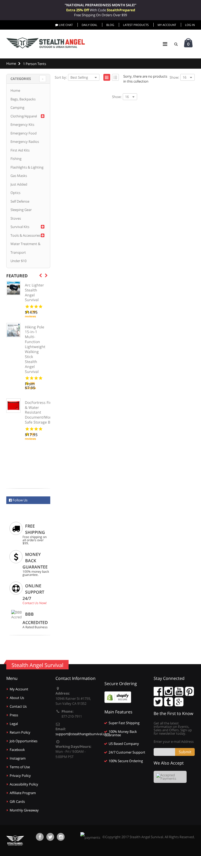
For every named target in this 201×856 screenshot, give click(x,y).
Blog (110, 25)
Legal (14, 723)
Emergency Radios (24, 141)
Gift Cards (17, 801)
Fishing (15, 158)
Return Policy (20, 732)
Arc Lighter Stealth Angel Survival (34, 292)
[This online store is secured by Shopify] (117, 697)
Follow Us (19, 500)
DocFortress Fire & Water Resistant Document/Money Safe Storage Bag (40, 412)
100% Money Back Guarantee (120, 733)
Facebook (17, 749)
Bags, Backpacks (23, 99)
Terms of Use (20, 767)
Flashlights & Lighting (26, 167)
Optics (15, 192)
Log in (190, 25)
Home (15, 90)
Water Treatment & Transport (25, 248)
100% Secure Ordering (126, 761)
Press (14, 715)
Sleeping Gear (21, 209)
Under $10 (18, 260)
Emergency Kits (22, 124)
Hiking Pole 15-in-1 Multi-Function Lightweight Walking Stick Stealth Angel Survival (35, 349)
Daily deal (89, 25)
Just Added (18, 184)
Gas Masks (18, 175)
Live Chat (65, 25)
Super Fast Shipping (124, 722)
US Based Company (124, 743)
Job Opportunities (23, 741)
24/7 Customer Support (127, 752)
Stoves (15, 218)
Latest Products (136, 25)
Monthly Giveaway (24, 810)
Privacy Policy (20, 775)
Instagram (18, 758)
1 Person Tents (34, 63)
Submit (185, 751)
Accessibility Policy (24, 784)
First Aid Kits (20, 150)
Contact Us (18, 706)
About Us (17, 697)
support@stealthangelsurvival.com (82, 734)
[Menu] (165, 43)
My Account (167, 25)
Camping (17, 107)
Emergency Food (23, 133)
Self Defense (19, 201)
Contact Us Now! (35, 603)
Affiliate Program (23, 792)
